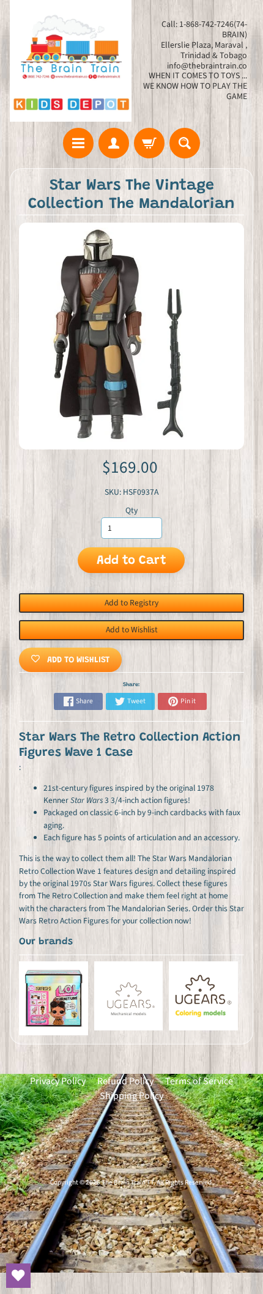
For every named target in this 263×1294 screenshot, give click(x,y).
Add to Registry (131, 602)
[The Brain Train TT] (71, 61)
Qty (131, 510)
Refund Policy (125, 1081)
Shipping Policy (131, 1096)
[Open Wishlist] (18, 1275)
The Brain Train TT (128, 1182)
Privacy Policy (58, 1081)
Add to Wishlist (132, 629)
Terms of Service (199, 1081)
